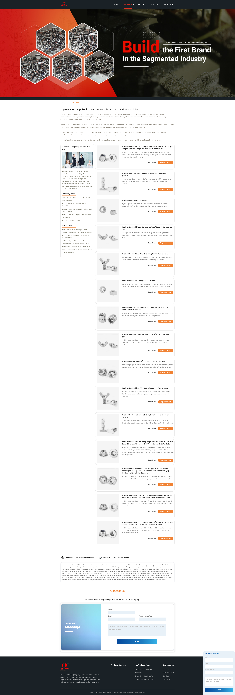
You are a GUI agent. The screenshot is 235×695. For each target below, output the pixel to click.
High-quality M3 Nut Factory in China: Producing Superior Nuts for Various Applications (77, 231)
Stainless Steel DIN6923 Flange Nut (134, 200)
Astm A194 (138, 673)
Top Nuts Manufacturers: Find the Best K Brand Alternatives (75, 204)
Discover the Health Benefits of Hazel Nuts (76, 247)
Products (128, 4)
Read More (152, 163)
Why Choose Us (168, 673)
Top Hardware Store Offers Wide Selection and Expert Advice (76, 236)
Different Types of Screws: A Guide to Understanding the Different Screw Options (75, 242)
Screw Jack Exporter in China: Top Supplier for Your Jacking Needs (77, 251)
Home (116, 4)
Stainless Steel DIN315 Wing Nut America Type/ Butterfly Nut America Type (147, 228)
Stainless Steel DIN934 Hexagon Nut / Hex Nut (138, 281)
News (140, 4)
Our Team (166, 676)
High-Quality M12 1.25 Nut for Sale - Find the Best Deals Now (76, 199)
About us (167, 4)
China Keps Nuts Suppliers (144, 679)
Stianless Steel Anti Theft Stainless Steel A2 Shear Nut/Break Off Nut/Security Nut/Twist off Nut (145, 308)
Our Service (167, 679)
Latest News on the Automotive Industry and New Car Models (77, 210)
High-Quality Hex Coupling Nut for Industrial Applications (76, 216)
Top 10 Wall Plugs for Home (72, 220)
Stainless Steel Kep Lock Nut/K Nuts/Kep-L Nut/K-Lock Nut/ (143, 361)
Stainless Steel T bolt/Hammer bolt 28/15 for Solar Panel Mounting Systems (146, 174)
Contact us (153, 4)
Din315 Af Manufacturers (144, 669)
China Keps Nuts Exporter (144, 676)
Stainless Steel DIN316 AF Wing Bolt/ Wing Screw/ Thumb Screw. (145, 254)
